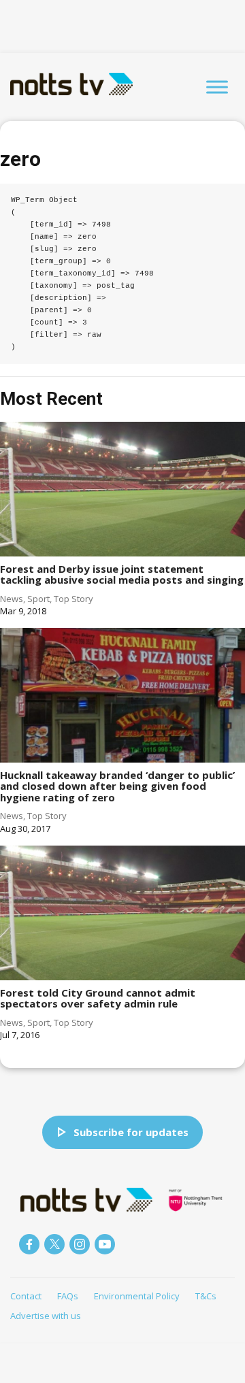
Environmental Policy (137, 1296)
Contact (26, 1296)
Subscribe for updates (131, 1132)
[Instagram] (79, 1244)
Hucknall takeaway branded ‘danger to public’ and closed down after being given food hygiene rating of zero (117, 786)
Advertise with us (45, 1316)
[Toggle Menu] (217, 86)
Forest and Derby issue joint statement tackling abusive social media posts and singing (122, 574)
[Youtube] (105, 1244)
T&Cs (205, 1296)
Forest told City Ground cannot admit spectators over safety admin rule (97, 998)
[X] (54, 1244)
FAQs (67, 1296)
